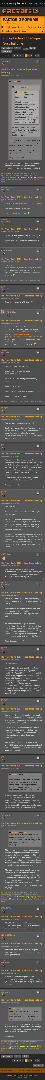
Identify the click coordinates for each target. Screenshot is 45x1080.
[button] (14, 55)
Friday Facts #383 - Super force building (22, 40)
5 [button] (31, 55)
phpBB (16, 1075)
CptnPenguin (5, 907)
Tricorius (18, 87)
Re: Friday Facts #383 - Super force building (19, 71)
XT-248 (3, 583)
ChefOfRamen (6, 934)
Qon (2, 60)
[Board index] (21, 11)
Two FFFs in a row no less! (16, 213)
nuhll (3, 961)
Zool (2, 444)
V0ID (2, 756)
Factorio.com (8, 3)
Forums (21, 3)
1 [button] (20, 55)
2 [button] (23, 55)
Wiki (30, 3)
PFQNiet (4, 647)
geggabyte (4, 553)
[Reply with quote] (38, 61)
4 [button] (28, 55)
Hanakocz (4, 699)
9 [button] (35, 55)
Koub (3, 249)
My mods (4, 173)
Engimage (4, 407)
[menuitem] (10, 27)
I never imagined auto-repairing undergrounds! (23, 203)
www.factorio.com (10, 23)
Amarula (4, 350)
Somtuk (14, 82)
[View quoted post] (23, 81)
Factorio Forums (20, 19)
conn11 (3, 286)
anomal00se (10, 311)
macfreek (4, 491)
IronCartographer (7, 187)
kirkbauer (4, 219)
